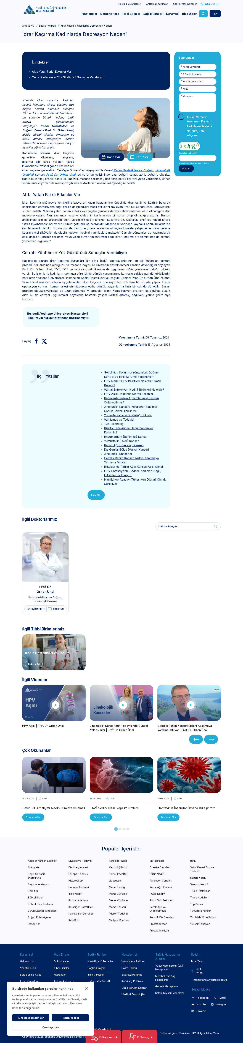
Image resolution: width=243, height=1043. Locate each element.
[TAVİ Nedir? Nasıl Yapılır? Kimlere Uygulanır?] (121, 790)
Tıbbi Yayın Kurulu (40, 318)
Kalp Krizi (73, 920)
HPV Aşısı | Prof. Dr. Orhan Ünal (43, 726)
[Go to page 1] (116, 829)
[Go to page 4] (127, 829)
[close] (86, 988)
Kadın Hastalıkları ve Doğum (133, 170)
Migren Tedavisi (118, 913)
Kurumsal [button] (172, 14)
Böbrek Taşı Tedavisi (40, 904)
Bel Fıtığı (33, 890)
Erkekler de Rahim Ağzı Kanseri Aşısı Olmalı (133, 466)
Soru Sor (142, 157)
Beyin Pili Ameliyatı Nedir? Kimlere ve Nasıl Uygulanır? (53, 808)
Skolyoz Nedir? (199, 884)
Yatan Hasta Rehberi (133, 961)
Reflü (193, 860)
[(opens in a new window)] (35, 341)
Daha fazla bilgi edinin (25, 1008)
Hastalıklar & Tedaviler (101, 961)
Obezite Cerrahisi (160, 867)
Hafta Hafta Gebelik (99, 981)
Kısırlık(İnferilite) (118, 873)
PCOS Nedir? (157, 893)
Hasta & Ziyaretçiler (129, 3)
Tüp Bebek (196, 904)
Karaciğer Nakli (118, 860)
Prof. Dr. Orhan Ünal (60, 174)
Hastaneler (60, 974)
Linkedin (201, 1010)
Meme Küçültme (118, 900)
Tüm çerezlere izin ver (31, 1017)
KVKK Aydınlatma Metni (205, 1033)
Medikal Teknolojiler (133, 994)
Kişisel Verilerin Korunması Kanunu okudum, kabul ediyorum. (199, 126)
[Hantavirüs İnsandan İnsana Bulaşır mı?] (189, 790)
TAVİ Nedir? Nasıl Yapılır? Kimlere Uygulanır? (114, 808)
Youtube (201, 1004)
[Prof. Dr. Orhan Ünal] (45, 557)
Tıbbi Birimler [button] (131, 14)
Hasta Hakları (129, 967)
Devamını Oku (33, 817)
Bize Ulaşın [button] (189, 14)
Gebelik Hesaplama (166, 986)
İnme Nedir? (75, 893)
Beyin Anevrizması (38, 884)
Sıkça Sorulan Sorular (134, 987)
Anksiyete (33, 867)
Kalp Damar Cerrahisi (80, 913)
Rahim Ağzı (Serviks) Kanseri (124, 445)
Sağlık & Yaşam (96, 967)
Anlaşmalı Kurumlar (157, 3)
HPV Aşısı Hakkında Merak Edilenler (128, 394)
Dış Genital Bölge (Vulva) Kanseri (126, 449)
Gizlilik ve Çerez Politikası (175, 1033)
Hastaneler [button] (89, 14)
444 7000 (199, 971)
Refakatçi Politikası (132, 981)
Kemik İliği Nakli (118, 867)
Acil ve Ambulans (64, 981)
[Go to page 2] (120, 829)
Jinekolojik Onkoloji (45, 601)
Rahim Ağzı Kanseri (161, 887)
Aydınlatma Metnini (199, 126)
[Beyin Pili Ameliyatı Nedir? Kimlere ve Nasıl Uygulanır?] (54, 790)
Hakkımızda (27, 961)
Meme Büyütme (118, 893)
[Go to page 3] (124, 829)
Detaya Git (34, 664)
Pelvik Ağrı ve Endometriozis (158, 908)
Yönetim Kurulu (28, 967)
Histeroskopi (75, 880)
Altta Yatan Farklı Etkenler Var (51, 71)
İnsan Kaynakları (29, 981)
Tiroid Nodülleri (199, 897)
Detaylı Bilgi (34, 608)
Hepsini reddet (70, 1017)
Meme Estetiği (117, 887)
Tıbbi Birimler (61, 967)
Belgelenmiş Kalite (30, 974)
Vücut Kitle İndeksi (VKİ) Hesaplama (169, 967)
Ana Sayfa (28, 25)
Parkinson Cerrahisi (161, 880)
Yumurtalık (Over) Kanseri (121, 441)
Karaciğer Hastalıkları (80, 906)
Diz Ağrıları (34, 923)
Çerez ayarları (50, 1027)
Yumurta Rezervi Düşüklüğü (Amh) (128, 415)
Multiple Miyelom (119, 920)
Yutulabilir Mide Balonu (203, 917)
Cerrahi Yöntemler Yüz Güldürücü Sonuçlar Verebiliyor (68, 77)
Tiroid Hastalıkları (200, 890)
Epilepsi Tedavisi (78, 873)
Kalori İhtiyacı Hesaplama (169, 992)
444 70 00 (212, 4)
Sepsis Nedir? (198, 877)
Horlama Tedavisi (78, 887)
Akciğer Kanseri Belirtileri (42, 860)
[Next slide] (211, 739)
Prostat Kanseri (158, 923)
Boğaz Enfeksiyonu (39, 917)
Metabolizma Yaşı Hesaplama (165, 977)
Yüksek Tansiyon (200, 923)
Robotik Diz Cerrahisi (162, 917)
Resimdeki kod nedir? (188, 153)
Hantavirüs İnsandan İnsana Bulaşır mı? (186, 808)
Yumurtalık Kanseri (200, 910)
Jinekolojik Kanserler (118, 454)
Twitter (222, 997)
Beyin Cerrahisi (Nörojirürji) (37, 875)
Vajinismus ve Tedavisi (119, 419)
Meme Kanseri (117, 906)
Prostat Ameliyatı (78, 900)
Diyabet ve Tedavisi (80, 860)
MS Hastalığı (157, 860)
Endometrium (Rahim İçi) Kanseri (126, 436)
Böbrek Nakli (35, 897)
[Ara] (203, 13)
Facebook (203, 997)
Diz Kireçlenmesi (78, 867)
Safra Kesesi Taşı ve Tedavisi (202, 869)
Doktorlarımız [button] (109, 14)
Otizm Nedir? (157, 873)
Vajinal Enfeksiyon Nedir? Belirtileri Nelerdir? (134, 389)
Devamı (96, 495)
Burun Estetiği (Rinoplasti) (43, 910)
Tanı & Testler (96, 974)
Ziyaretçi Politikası (132, 974)
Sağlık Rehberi (47, 25)
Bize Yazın (197, 961)
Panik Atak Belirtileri (161, 900)
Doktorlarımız (61, 961)
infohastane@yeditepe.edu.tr (200, 979)
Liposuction (115, 880)
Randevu (113, 157)
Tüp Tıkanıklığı (114, 424)
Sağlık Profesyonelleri (185, 3)
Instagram (221, 1004)
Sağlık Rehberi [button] (153, 14)
